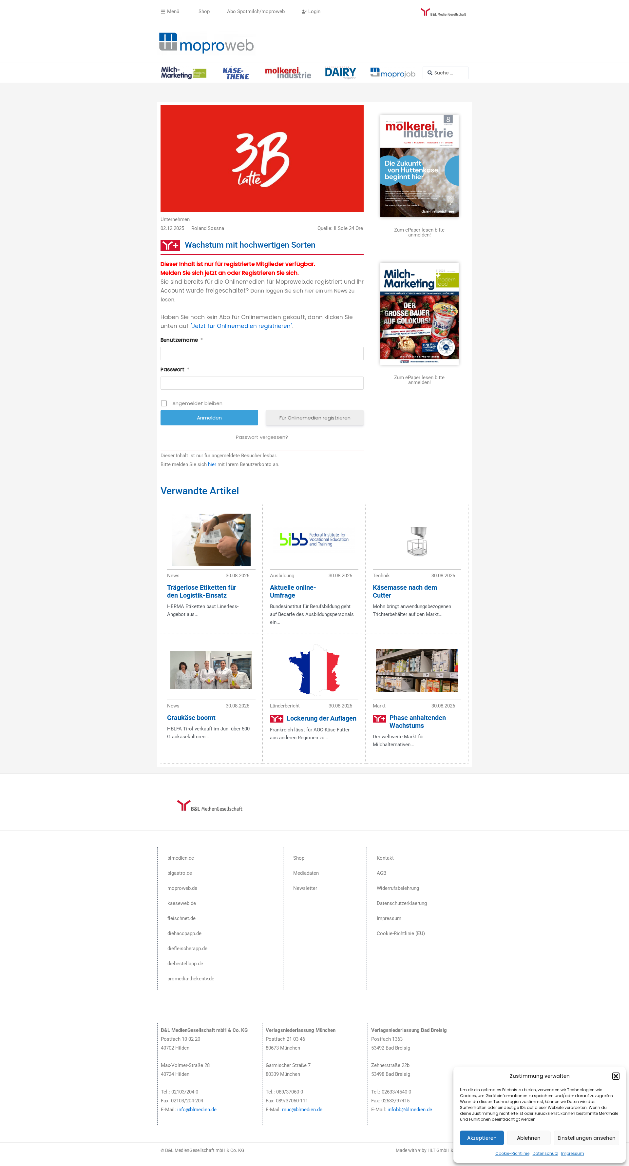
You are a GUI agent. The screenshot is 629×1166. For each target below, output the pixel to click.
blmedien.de (180, 858)
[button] (616, 1076)
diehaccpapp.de (184, 933)
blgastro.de (179, 873)
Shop (298, 858)
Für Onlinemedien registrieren (315, 417)
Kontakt (385, 858)
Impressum (572, 1153)
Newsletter (305, 888)
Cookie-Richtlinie (512, 1153)
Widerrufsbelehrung (398, 888)
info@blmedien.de (197, 1110)
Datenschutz (545, 1153)
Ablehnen (529, 1138)
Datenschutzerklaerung (402, 903)
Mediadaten (306, 873)
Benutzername (182, 340)
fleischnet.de (181, 918)
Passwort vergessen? (262, 437)
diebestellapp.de (185, 964)
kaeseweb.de (181, 903)
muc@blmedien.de (302, 1110)
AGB (381, 873)
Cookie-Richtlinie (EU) (401, 933)
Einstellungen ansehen (587, 1138)
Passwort (175, 369)
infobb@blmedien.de (410, 1110)
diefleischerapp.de (187, 948)
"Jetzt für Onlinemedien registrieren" (241, 326)
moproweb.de (182, 888)
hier (212, 464)
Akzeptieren (482, 1138)
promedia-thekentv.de (190, 979)
